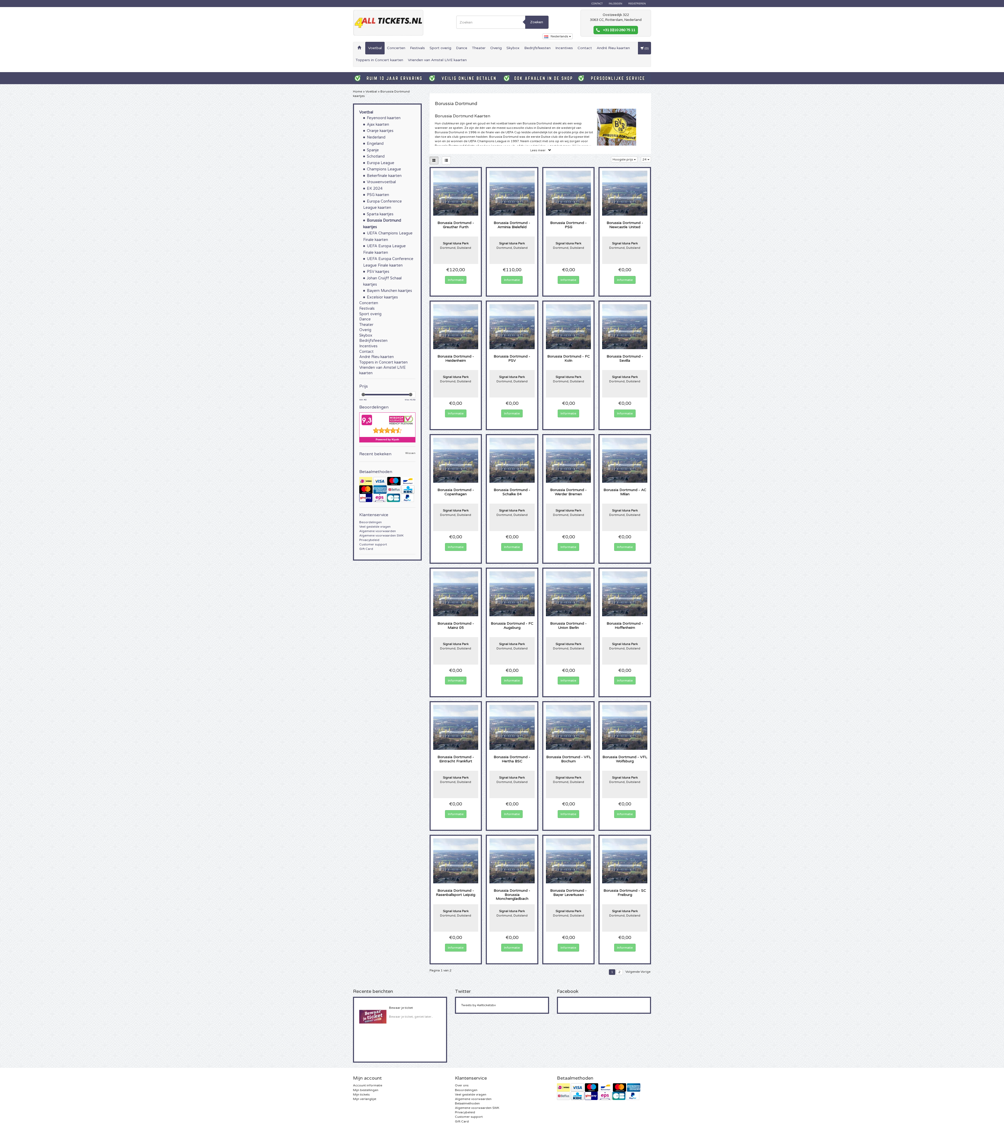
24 (644, 159)
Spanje (373, 150)
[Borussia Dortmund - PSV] (512, 326)
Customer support (373, 544)
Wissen (410, 453)
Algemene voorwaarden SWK (381, 535)
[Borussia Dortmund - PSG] (568, 193)
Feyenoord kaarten (384, 118)
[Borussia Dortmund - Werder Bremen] (568, 460)
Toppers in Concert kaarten (379, 60)
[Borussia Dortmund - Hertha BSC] (512, 727)
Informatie (456, 280)
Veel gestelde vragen (375, 526)
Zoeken (536, 22)
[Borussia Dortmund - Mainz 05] (455, 593)
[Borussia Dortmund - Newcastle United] (624, 193)
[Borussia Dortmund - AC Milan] (624, 460)
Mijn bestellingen (365, 1090)
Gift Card (366, 549)
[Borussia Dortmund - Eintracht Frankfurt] (455, 727)
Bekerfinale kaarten (384, 176)
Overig (496, 48)
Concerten (396, 48)
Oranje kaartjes (380, 131)
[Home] (359, 48)
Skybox (513, 48)
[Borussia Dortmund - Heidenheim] (455, 326)
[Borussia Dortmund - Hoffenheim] (624, 593)
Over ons (462, 1085)
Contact (597, 3)
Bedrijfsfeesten (537, 48)
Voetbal (375, 48)
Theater (479, 48)
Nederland (376, 137)
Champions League (384, 169)
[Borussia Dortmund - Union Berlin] (568, 593)
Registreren (637, 3)
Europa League (380, 163)
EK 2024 (375, 188)
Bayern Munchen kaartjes (389, 291)
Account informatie (367, 1085)
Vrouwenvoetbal (381, 182)
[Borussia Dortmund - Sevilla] (624, 326)
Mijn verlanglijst (364, 1099)
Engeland (375, 143)
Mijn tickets (361, 1094)
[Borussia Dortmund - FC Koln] (568, 326)
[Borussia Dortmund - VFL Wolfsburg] (624, 727)
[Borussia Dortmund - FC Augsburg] (512, 593)
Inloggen (615, 3)
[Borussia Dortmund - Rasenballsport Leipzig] (455, 860)
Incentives (564, 48)
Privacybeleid (369, 540)
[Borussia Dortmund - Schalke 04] (512, 460)
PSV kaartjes (378, 271)
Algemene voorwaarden (377, 531)
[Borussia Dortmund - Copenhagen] (455, 460)
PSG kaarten (378, 195)
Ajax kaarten (378, 124)
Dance (461, 48)
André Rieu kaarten (613, 48)
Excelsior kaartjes (382, 297)
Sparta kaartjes (380, 214)
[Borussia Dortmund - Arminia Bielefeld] (512, 193)
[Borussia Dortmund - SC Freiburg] (624, 860)
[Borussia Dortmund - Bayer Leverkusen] (568, 860)
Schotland (376, 156)
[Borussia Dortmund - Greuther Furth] (455, 193)
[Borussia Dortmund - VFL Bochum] (568, 727)
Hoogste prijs (623, 159)
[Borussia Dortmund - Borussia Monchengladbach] (512, 860)
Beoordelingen (370, 522)
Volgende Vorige (638, 972)
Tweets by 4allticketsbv (478, 1005)
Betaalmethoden (467, 1103)
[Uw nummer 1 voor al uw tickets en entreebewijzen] (388, 23)
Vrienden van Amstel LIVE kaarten (437, 60)
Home (357, 91)
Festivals (417, 48)
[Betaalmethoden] (387, 489)
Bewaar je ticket (401, 1008)
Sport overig (440, 48)
